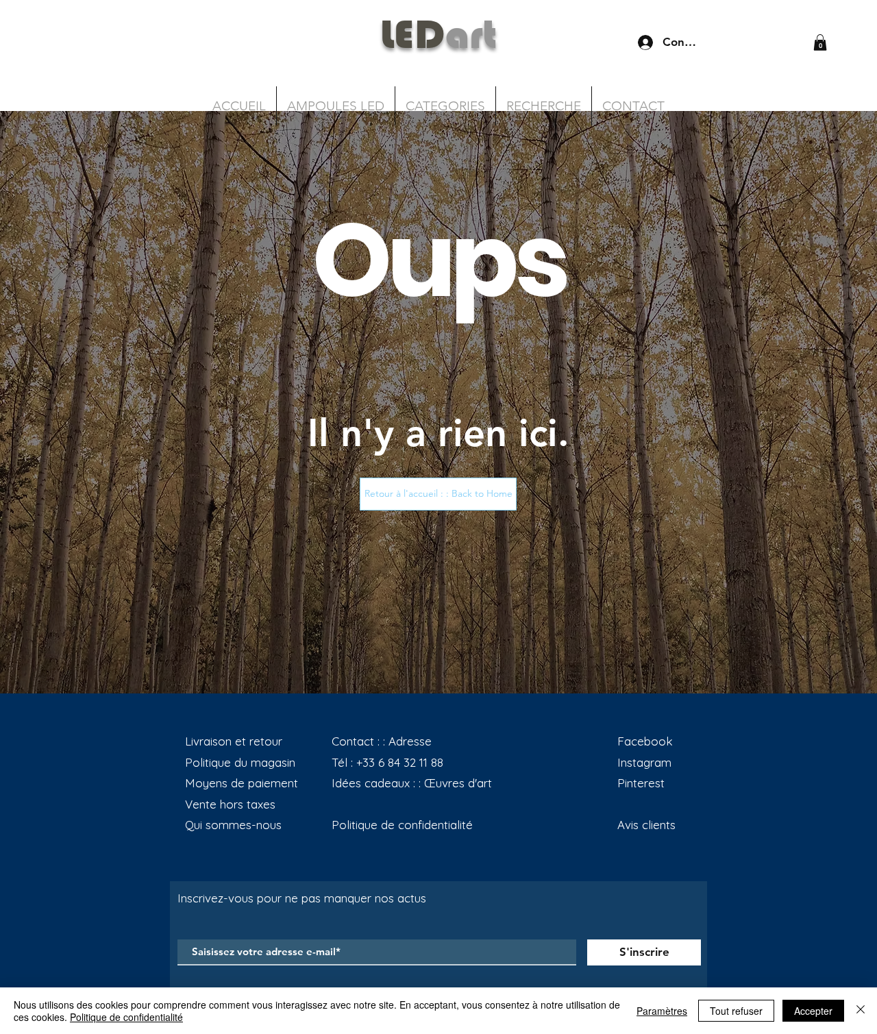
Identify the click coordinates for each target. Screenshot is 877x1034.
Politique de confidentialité (126, 1017)
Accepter (813, 1011)
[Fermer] (860, 1010)
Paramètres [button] (662, 1011)
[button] (820, 42)
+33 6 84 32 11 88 (399, 762)
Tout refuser (736, 1011)
